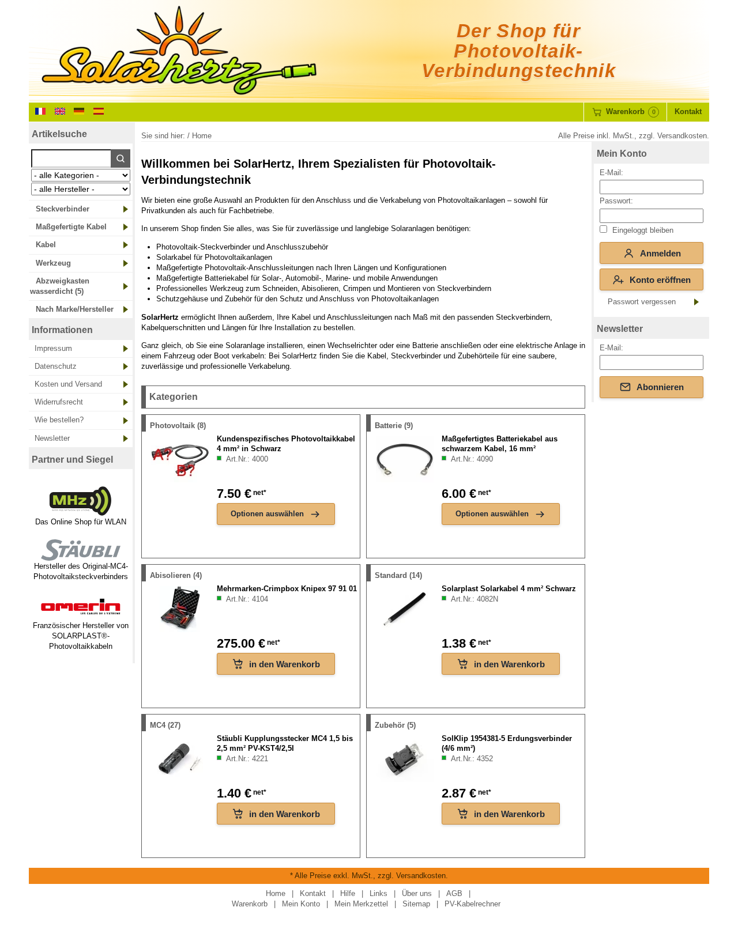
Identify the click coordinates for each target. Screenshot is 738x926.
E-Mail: (611, 172)
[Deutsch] (79, 110)
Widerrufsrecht (59, 402)
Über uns (417, 893)
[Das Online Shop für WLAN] (80, 511)
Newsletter (52, 438)
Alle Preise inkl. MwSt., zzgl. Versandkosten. (633, 135)
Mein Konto (622, 153)
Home (275, 893)
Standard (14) (398, 575)
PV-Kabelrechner (472, 903)
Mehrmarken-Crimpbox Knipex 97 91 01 (287, 588)
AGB (454, 893)
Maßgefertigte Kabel (71, 226)
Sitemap (416, 903)
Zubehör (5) (395, 725)
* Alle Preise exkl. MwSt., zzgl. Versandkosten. (369, 875)
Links (378, 893)
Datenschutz (56, 366)
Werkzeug (53, 263)
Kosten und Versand (68, 384)
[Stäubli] (80, 555)
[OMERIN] (80, 614)
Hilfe (347, 893)
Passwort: (616, 200)
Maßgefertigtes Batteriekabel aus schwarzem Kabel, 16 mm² (500, 443)
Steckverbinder (62, 209)
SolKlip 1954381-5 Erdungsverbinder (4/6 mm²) (507, 743)
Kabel (46, 244)
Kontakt (688, 111)
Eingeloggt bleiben (641, 230)
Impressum (53, 348)
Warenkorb (250, 903)
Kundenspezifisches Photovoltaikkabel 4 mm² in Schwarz (286, 443)
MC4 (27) (165, 725)
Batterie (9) (394, 425)
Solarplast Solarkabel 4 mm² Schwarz (509, 588)
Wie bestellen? (59, 419)
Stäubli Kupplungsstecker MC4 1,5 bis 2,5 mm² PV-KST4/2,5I (285, 743)
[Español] (98, 110)
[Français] (40, 110)
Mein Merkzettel (361, 903)
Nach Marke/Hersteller (75, 309)
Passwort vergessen (642, 301)
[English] (60, 110)
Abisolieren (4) (176, 575)
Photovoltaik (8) (178, 425)
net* (258, 493)
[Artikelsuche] (120, 158)
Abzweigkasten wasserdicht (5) (59, 286)
